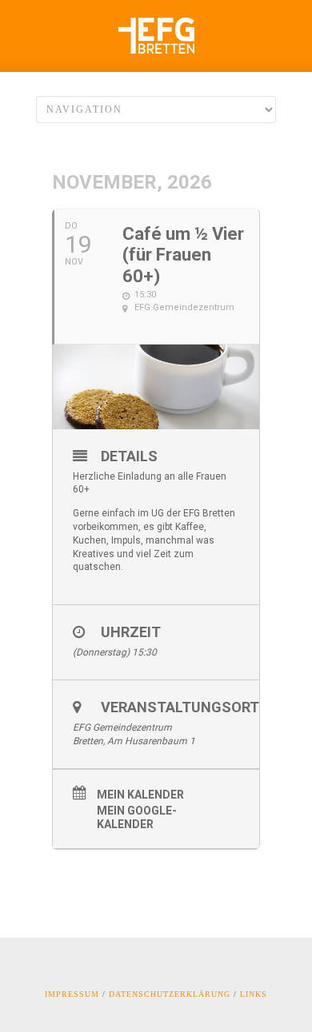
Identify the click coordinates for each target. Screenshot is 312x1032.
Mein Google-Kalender (137, 817)
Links (253, 994)
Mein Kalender (140, 794)
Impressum (72, 994)
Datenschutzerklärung (169, 994)
